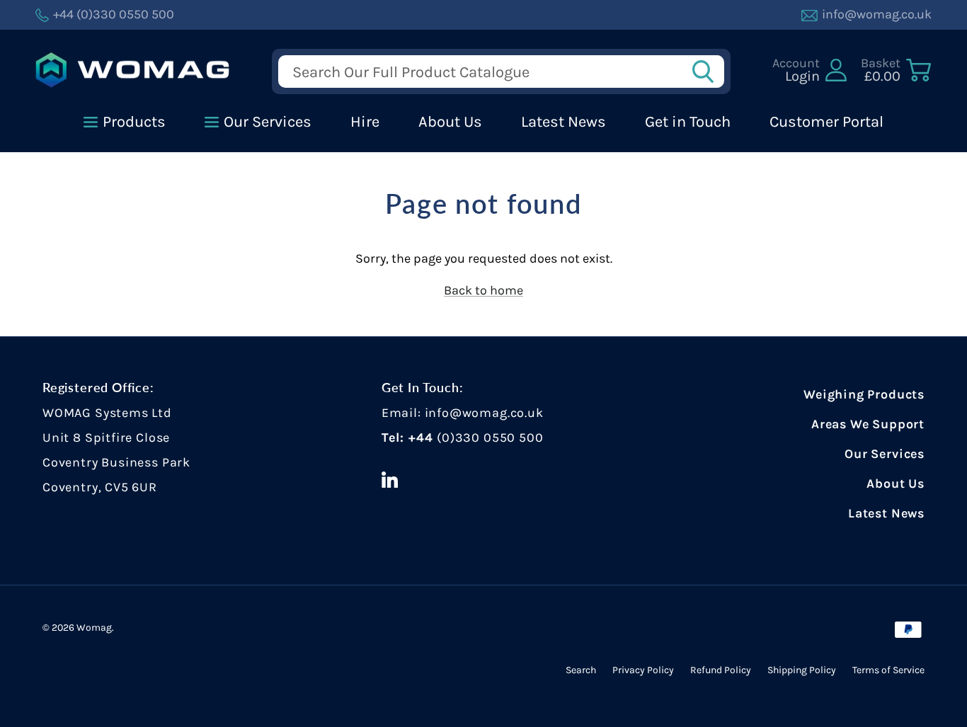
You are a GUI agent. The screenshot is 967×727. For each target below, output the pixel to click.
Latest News (886, 513)
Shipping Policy (801, 670)
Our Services (885, 454)
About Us (895, 483)
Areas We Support (868, 424)
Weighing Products (864, 394)
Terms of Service (888, 670)
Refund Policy (720, 670)
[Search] (707, 71)
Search (581, 670)
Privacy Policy (643, 670)
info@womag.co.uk (484, 412)
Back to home (483, 290)
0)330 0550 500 (492, 437)
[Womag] (132, 70)
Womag (94, 628)
